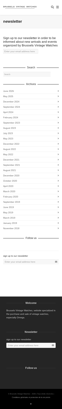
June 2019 (8, 207)
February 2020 (10, 196)
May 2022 (8, 154)
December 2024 (11, 101)
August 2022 (9, 149)
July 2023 (8, 133)
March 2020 (9, 191)
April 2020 (8, 186)
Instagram (13, 375)
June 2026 (8, 91)
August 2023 (9, 128)
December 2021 (11, 159)
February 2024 (10, 117)
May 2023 (8, 138)
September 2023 (11, 122)
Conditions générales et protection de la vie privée (31, 397)
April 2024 (8, 112)
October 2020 (10, 181)
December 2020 (11, 175)
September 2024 (11, 107)
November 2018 (11, 228)
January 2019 (10, 223)
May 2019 (8, 212)
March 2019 (9, 218)
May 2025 (8, 96)
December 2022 (11, 144)
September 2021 (11, 165)
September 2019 (11, 202)
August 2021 (9, 170)
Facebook (5, 245)
